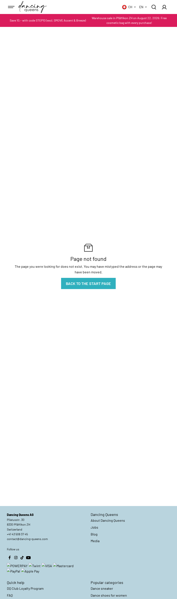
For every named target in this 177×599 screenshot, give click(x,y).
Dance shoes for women (109, 595)
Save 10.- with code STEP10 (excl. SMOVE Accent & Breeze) (48, 20)
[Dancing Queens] (33, 7)
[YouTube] (28, 557)
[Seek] (153, 7)
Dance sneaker (102, 588)
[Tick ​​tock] (22, 557)
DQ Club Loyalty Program (25, 588)
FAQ (10, 595)
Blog (94, 534)
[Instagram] (15, 557)
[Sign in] (164, 7)
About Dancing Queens (108, 520)
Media (95, 541)
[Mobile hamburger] (11, 7)
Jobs (94, 527)
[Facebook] (9, 557)
